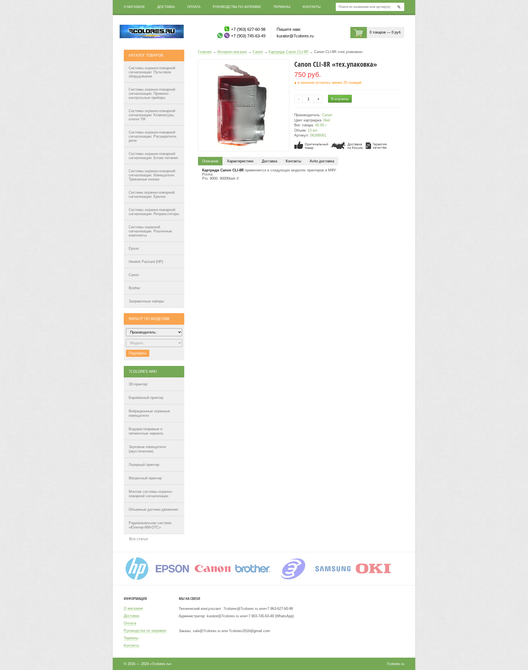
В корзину (340, 98)
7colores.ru (395, 664)
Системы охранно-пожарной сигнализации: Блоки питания (153, 156)
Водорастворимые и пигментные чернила (146, 431)
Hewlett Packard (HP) (146, 262)
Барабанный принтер (146, 398)
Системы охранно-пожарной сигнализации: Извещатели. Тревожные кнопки (152, 175)
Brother (134, 288)
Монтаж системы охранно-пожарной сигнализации (151, 494)
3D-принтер (138, 384)
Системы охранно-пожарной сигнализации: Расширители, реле (153, 136)
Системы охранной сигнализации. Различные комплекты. (150, 231)
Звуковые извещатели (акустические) (147, 449)
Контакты (312, 7)
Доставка (166, 7)
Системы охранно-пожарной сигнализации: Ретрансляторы (154, 212)
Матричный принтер (145, 478)
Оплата (193, 7)
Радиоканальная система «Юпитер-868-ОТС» (150, 525)
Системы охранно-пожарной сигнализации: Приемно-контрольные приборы (152, 93)
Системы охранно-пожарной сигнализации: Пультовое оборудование (152, 72)
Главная (204, 52)
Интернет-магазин (232, 52)
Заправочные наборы (146, 301)
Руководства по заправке (237, 7)
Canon (134, 275)
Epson (134, 248)
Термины (281, 7)
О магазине (134, 7)
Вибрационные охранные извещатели (149, 413)
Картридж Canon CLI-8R (288, 52)
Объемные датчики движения (153, 509)
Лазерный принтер (144, 465)
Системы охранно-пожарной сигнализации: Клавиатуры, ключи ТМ (152, 115)
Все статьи (138, 539)
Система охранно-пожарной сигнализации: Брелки (152, 194)
